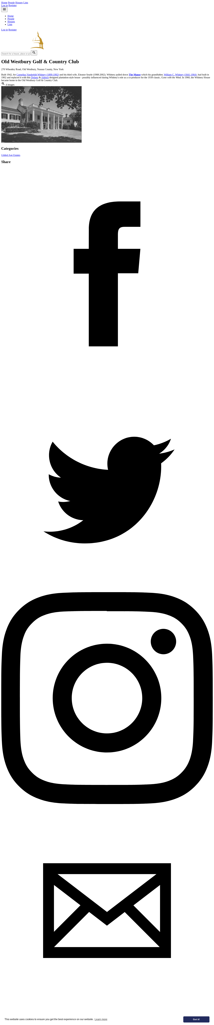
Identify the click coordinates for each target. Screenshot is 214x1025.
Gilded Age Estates (10, 155)
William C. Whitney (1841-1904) (180, 74)
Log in (4, 5)
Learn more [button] (101, 1019)
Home (4, 2)
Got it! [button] (196, 1019)
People (11, 2)
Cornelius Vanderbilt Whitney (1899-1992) (37, 74)
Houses (19, 2)
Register (12, 5)
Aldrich (45, 77)
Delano (34, 77)
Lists (25, 2)
